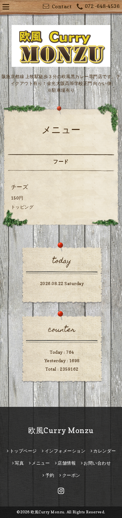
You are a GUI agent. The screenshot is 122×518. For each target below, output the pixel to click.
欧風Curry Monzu (61, 430)
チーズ (19, 187)
